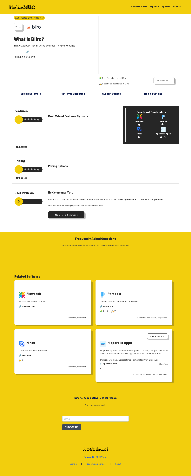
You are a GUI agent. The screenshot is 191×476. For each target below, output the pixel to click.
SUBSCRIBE (71, 427)
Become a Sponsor (96, 464)
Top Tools (154, 7)
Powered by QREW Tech (95, 457)
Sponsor (166, 7)
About (118, 464)
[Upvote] (20, 26)
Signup (73, 464)
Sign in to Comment (66, 215)
